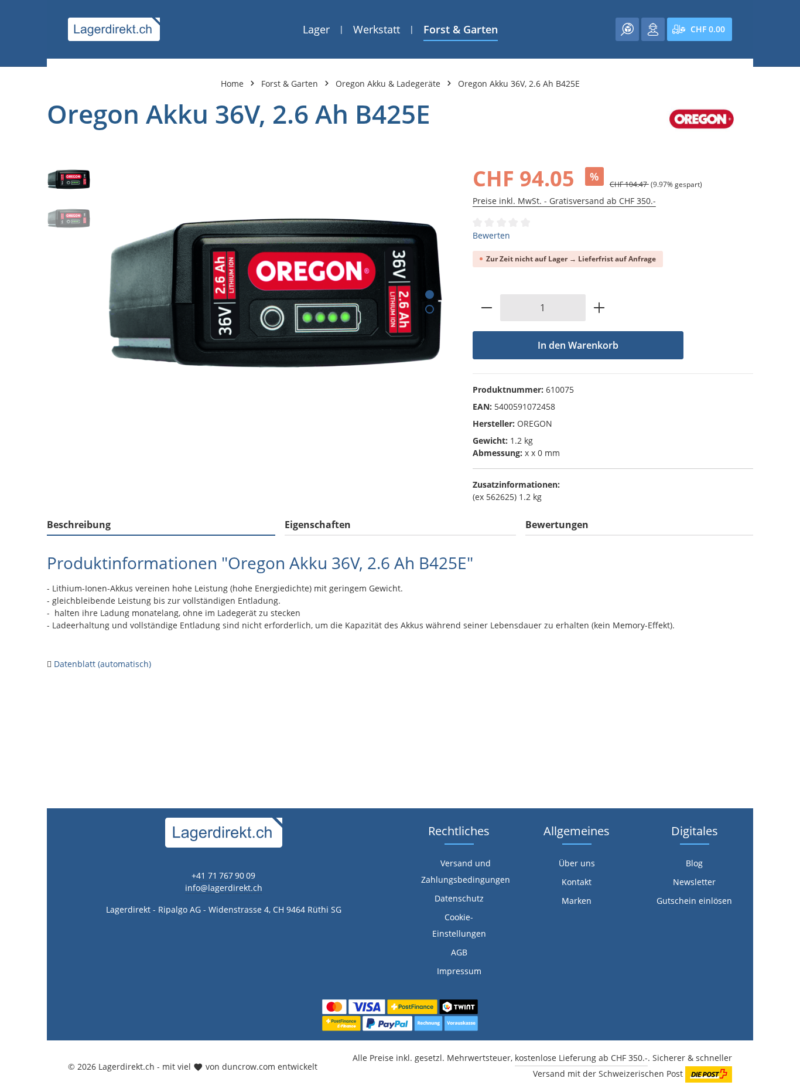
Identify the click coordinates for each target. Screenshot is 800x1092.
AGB (459, 952)
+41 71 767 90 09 (223, 875)
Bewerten (491, 235)
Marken (577, 900)
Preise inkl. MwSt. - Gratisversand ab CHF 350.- (564, 200)
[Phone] (15, 712)
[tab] (161, 525)
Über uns (577, 863)
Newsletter (694, 881)
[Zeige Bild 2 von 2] (429, 309)
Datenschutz (459, 898)
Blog (694, 863)
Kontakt (577, 881)
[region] (248, 293)
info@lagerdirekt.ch (223, 887)
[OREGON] (701, 119)
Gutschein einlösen (694, 900)
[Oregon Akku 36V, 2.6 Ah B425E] (275, 293)
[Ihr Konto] (653, 29)
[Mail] (15, 736)
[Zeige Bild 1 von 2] (429, 294)
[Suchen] (627, 29)
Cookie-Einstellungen (459, 925)
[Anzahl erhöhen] (599, 308)
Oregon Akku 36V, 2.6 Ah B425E (519, 83)
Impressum (459, 971)
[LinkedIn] (15, 689)
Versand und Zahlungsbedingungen (465, 871)
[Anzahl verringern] (486, 308)
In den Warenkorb (578, 345)
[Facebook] (15, 665)
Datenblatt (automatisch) (102, 663)
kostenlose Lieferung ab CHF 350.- (581, 1057)
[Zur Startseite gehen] (114, 29)
